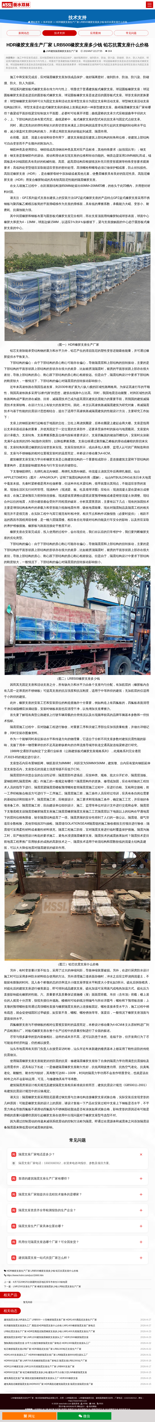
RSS (101, 1404)
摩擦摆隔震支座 (98, 1409)
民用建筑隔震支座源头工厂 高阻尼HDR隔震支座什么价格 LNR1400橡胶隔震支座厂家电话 (49, 1325)
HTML (85, 1404)
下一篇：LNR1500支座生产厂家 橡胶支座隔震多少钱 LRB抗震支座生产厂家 (42, 1286)
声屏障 (64, 1409)
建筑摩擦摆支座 (84, 1409)
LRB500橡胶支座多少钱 (43, 1271)
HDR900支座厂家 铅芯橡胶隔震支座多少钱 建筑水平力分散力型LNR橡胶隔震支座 (45, 1372)
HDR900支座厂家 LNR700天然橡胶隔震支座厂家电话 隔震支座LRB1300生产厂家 (45, 1360)
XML (93, 1404)
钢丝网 (51, 1409)
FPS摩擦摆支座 (111, 1409)
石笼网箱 (38, 1409)
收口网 (45, 1409)
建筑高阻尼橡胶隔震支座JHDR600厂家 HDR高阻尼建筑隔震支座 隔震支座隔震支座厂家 (48, 1384)
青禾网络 (92, 1406)
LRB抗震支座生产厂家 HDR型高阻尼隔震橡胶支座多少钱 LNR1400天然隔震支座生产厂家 (49, 1331)
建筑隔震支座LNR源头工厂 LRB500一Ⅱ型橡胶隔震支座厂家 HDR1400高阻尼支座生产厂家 (50, 1319)
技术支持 (47, 22)
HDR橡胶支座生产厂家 (18, 1271)
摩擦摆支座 (72, 1409)
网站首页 (35, 22)
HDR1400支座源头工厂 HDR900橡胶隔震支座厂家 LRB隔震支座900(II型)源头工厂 (46, 1355)
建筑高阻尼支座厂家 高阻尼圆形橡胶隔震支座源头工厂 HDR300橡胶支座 (41, 1378)
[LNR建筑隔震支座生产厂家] (16, 4)
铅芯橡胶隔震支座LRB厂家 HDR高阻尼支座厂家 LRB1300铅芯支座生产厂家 (42, 1349)
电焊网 (58, 1409)
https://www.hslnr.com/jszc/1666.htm (25, 1275)
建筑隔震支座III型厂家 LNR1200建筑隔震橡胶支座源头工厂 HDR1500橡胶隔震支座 (46, 1337)
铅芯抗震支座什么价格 (67, 1271)
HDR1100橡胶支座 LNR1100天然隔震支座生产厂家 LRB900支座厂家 (39, 1366)
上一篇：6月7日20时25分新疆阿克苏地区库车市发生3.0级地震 (35, 1282)
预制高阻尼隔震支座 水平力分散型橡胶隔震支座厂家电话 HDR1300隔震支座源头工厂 (47, 1343)
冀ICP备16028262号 (68, 1406)
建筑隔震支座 (124, 1409)
